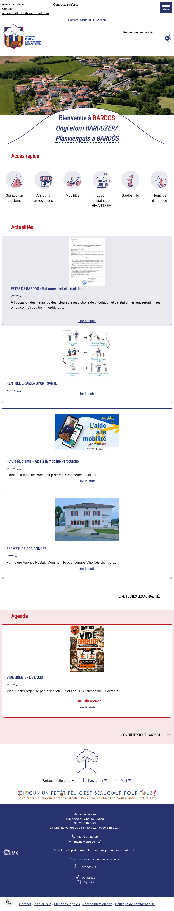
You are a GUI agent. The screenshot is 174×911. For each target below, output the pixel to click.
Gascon (100, 19)
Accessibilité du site (97, 904)
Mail (124, 780)
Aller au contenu (13, 4)
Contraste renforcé (66, 4)
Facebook (95, 780)
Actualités (88, 877)
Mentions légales (67, 904)
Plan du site (42, 904)
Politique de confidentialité (135, 904)
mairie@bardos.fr (83, 841)
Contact (7, 8)
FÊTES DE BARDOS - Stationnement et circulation (47, 288)
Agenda (88, 882)
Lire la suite (87, 321)
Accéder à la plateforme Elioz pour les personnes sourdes (92, 850)
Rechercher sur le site (138, 32)
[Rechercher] (167, 38)
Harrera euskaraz (80, 19)
